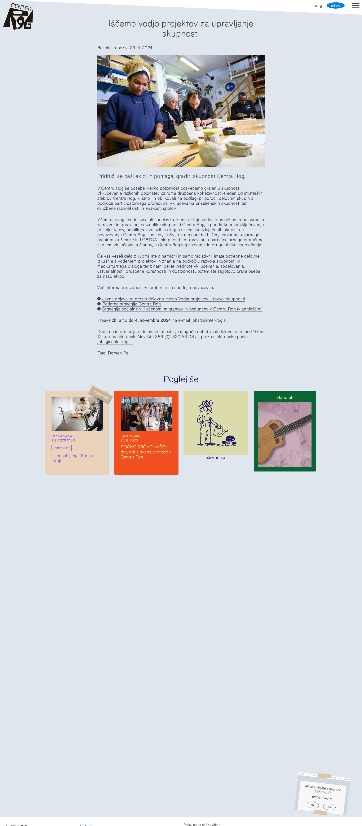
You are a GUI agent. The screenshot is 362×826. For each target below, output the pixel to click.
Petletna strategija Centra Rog (131, 304)
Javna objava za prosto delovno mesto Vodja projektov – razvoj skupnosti (173, 299)
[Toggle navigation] (356, 5)
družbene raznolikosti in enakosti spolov (136, 208)
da (313, 805)
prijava (335, 5)
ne (329, 807)
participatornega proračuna (141, 203)
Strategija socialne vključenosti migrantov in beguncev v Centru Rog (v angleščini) (182, 309)
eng (318, 5)
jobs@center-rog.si (209, 320)
